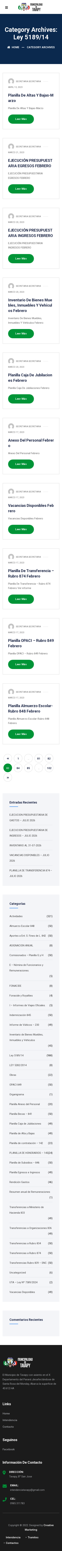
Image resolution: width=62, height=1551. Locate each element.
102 (49, 768)
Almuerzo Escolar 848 (21, 926)
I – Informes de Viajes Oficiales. (27, 1005)
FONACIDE (15, 985)
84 (18, 768)
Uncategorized (17, 1272)
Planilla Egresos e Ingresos (24, 1172)
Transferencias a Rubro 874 (25, 1253)
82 (49, 758)
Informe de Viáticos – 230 (24, 1024)
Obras (12, 1075)
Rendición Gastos (19, 1182)
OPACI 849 (15, 1084)
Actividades (16, 916)
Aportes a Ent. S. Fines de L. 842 (27, 935)
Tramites (33, 1537)
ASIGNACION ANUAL (21, 945)
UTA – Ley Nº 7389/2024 (23, 1282)
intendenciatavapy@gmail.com (27, 1489)
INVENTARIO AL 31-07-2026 (25, 845)
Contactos (12, 1543)
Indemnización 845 (20, 1015)
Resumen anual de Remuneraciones (29, 1191)
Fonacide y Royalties (21, 995)
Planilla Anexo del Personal (24, 1104)
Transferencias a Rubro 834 (25, 1243)
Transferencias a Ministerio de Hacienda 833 (26, 1210)
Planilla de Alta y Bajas (22, 1133)
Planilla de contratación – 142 (26, 1143)
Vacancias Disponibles (22, 1292)
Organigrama (16, 1094)
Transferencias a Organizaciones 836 (30, 1228)
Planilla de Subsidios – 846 (24, 1162)
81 (38, 758)
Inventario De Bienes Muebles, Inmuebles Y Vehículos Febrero (30, 305)
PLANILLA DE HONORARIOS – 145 (28, 1152)
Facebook (9, 1449)
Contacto (8, 1426)
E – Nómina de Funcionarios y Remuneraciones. (26, 967)
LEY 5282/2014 (18, 1065)
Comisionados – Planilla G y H (26, 955)
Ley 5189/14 (16, 1055)
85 (28, 768)
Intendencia (10, 1420)
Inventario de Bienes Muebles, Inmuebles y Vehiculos (26, 1037)
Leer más (21, 119)
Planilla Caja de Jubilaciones (25, 1123)
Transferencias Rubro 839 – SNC (28, 1262)
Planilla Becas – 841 (20, 1113)
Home (15, 47)
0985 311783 (17, 1503)
